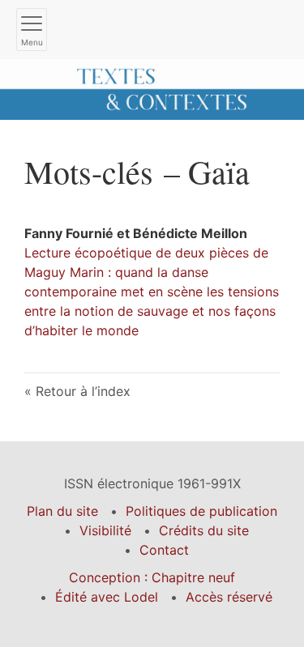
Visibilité (105, 530)
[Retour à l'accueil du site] (152, 88)
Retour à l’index (83, 391)
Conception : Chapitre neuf (152, 577)
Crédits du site (204, 530)
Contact (164, 550)
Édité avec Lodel (106, 597)
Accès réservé (229, 597)
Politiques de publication (201, 511)
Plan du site (62, 511)
